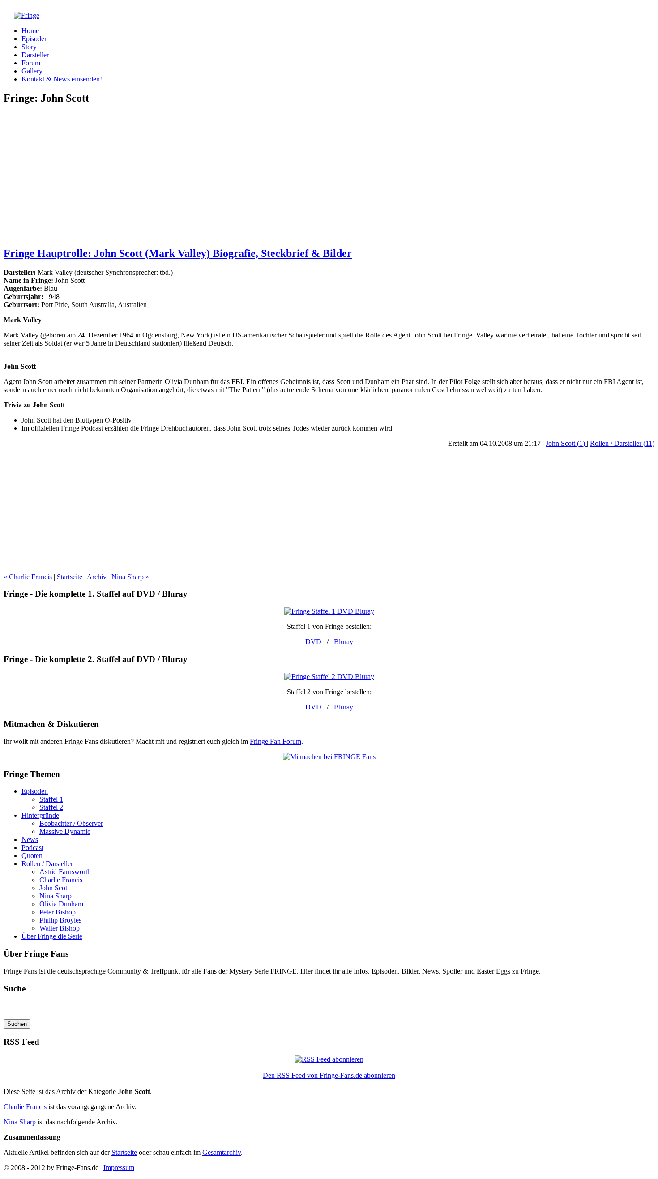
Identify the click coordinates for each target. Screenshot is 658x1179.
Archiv (97, 577)
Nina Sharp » (130, 577)
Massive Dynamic (64, 831)
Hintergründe (40, 815)
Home (30, 30)
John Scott (54, 888)
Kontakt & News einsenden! (61, 79)
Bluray (343, 641)
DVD (313, 641)
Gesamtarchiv (221, 1152)
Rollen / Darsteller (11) (622, 443)
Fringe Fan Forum (275, 741)
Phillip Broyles (60, 920)
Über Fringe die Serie (51, 936)
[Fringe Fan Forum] (329, 756)
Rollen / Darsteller (47, 863)
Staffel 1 (51, 799)
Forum (30, 63)
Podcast (32, 847)
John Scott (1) (566, 443)
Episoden (34, 39)
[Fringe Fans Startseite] (21, 15)
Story (29, 47)
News (29, 839)
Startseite (69, 577)
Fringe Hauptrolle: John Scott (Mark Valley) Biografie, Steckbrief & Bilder (178, 253)
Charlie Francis (60, 880)
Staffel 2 (51, 807)
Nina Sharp (55, 896)
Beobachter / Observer (71, 823)
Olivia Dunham (61, 904)
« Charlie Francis (28, 577)
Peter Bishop (57, 912)
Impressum (118, 1167)
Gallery (32, 71)
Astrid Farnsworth (65, 872)
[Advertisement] (329, 176)
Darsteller (35, 55)
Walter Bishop (59, 928)
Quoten (32, 855)
